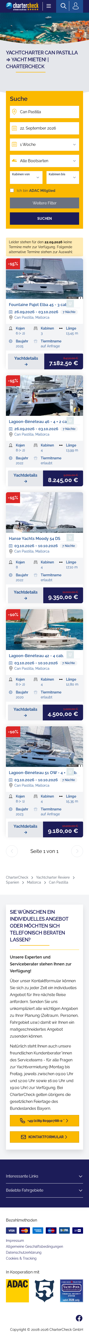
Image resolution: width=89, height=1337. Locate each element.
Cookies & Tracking (21, 1258)
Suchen (44, 219)
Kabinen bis (57, 174)
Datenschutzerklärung (24, 1252)
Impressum (15, 1241)
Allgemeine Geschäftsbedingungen (34, 1246)
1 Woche (28, 144)
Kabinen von (21, 174)
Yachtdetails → (26, 361)
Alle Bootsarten (34, 160)
